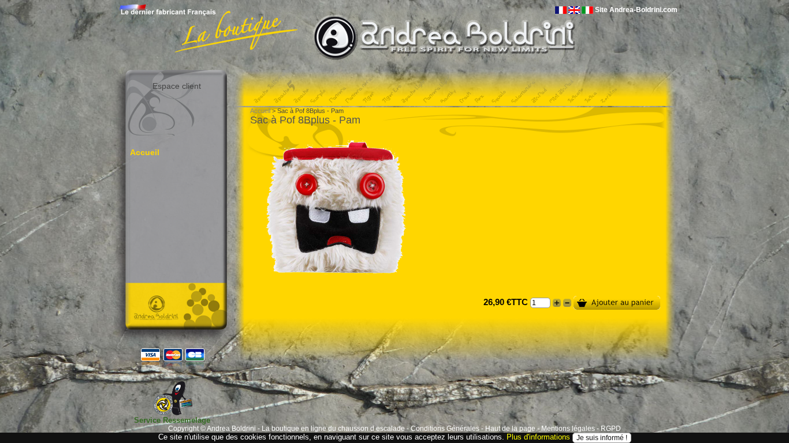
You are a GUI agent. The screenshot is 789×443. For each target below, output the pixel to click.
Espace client (176, 86)
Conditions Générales (445, 429)
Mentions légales (568, 429)
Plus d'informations (538, 437)
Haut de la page (510, 429)
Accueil (144, 152)
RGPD (611, 429)
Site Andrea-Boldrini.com (636, 10)
